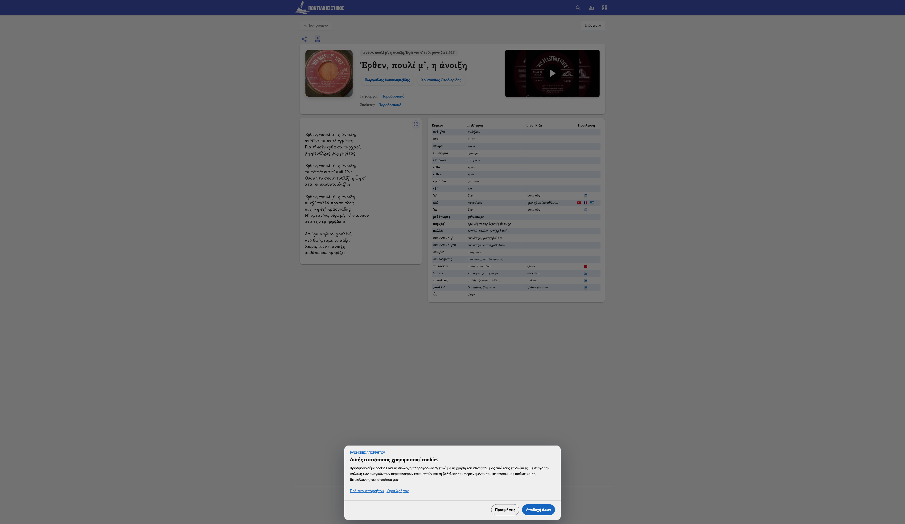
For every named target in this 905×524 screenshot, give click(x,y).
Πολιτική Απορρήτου (367, 491)
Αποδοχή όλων (538, 509)
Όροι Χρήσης (398, 491)
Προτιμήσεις (505, 509)
